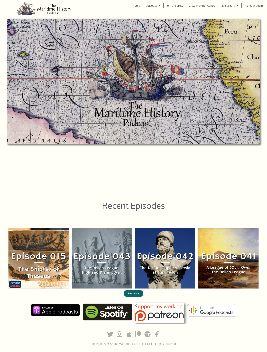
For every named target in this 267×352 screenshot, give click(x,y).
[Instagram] (119, 334)
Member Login (253, 5)
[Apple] (129, 334)
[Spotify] (147, 334)
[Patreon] (138, 334)
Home (136, 5)
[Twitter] (110, 334)
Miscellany (228, 5)
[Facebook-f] (157, 334)
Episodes (151, 5)
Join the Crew (174, 5)
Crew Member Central (202, 5)
